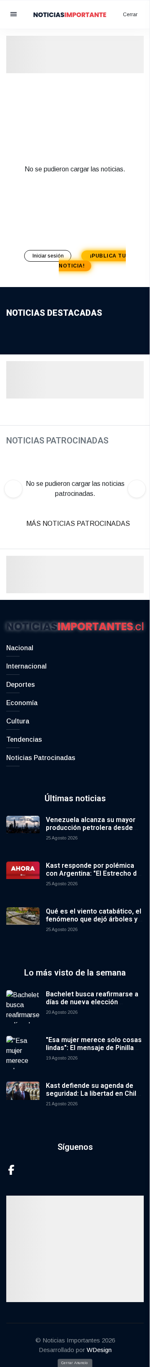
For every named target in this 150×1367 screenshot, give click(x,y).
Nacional (19, 647)
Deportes (20, 684)
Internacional (26, 666)
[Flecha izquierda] (13, 489)
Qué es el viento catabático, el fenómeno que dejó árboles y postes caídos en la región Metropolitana (93, 923)
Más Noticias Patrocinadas (78, 523)
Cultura (17, 721)
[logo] (75, 13)
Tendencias (24, 739)
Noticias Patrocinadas (40, 757)
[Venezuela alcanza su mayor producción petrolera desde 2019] (23, 832)
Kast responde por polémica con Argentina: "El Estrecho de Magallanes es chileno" (93, 873)
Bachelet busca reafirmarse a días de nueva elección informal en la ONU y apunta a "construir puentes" (92, 1006)
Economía (22, 702)
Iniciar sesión (48, 256)
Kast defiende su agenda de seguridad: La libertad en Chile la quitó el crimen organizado (93, 1093)
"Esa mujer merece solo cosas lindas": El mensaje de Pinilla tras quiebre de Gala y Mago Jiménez (94, 1052)
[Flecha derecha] (137, 489)
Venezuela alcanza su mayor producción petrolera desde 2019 (90, 828)
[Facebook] (11, 1169)
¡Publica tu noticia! (92, 261)
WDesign (99, 1349)
